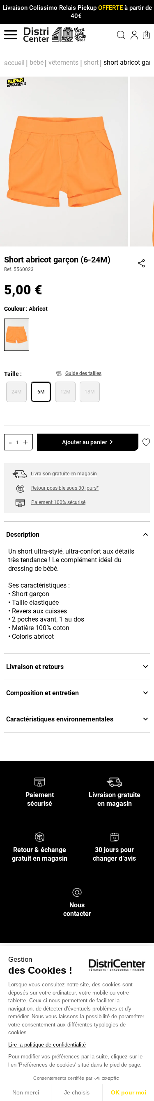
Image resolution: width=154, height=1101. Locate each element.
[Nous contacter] (76, 892)
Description (22, 534)
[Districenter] (36, 34)
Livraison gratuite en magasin (64, 474)
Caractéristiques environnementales (59, 719)
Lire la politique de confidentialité (47, 1045)
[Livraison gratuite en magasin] (114, 782)
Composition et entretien (42, 693)
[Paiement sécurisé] (39, 782)
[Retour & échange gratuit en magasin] (39, 837)
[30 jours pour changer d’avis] (114, 837)
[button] (115, 34)
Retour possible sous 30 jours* (65, 488)
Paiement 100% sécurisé (58, 502)
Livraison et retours (35, 667)
